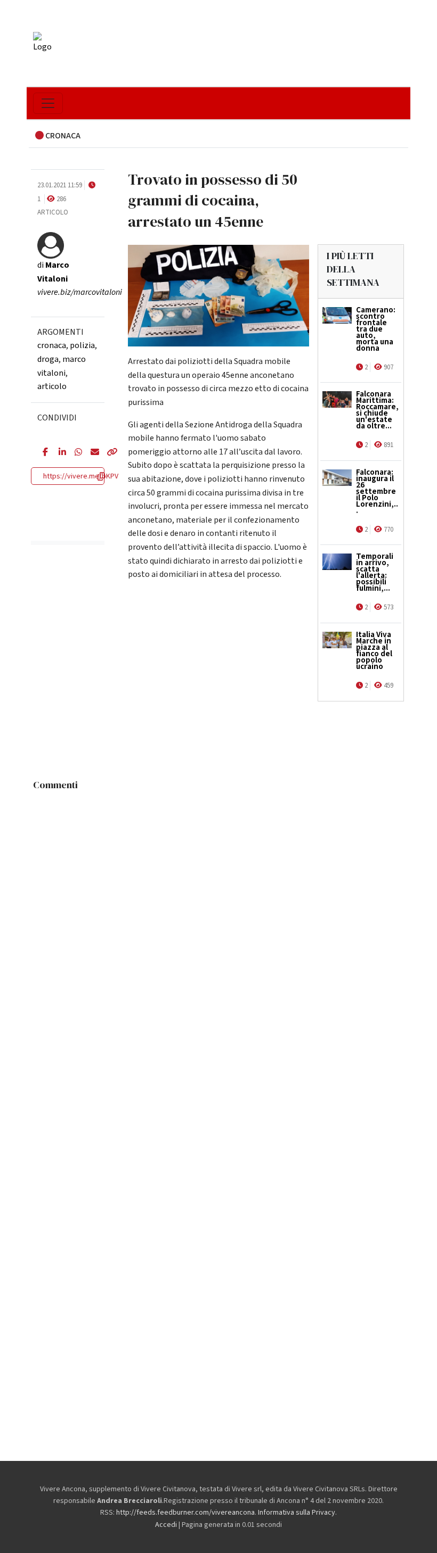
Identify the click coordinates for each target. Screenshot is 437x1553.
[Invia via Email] (90, 453)
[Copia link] (106, 453)
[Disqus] (218, 929)
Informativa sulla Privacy (296, 1512)
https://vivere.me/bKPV (80, 476)
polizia (82, 345)
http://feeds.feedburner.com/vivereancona (185, 1512)
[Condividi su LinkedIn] (58, 453)
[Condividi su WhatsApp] (74, 453)
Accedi (166, 1524)
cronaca (51, 345)
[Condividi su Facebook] (42, 453)
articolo (52, 386)
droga (48, 359)
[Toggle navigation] (48, 103)
